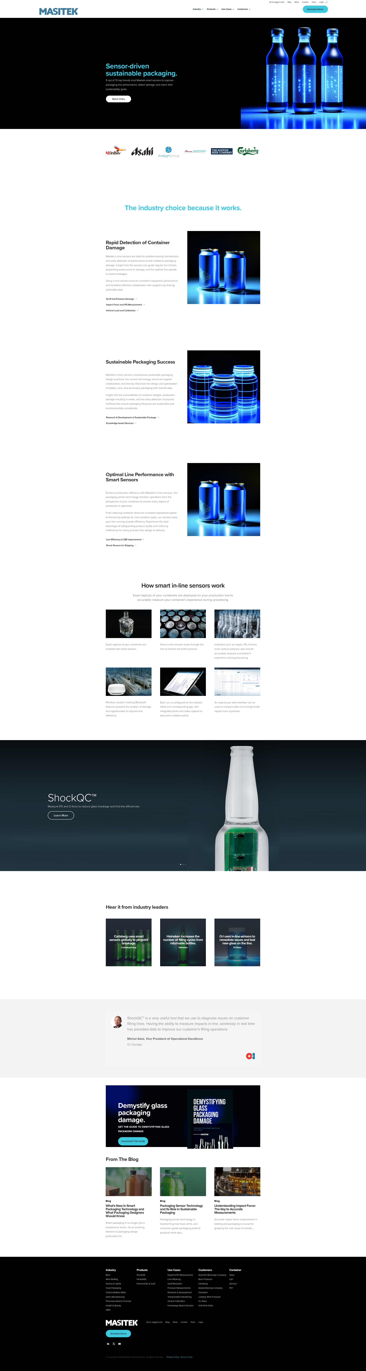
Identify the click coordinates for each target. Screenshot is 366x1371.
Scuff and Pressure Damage (120, 298)
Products (211, 9)
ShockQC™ (72, 797)
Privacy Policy (173, 1357)
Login (321, 2)
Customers (242, 9)
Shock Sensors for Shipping (119, 545)
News (296, 2)
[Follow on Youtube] (119, 1344)
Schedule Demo (315, 9)
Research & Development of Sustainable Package (131, 417)
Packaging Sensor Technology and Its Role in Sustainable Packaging (181, 1209)
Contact (305, 2)
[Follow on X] (114, 1344)
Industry (197, 9)
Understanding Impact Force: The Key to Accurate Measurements (234, 1209)
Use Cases (226, 9)
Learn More (61, 815)
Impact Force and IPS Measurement (124, 304)
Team (314, 2)
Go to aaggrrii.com (276, 2)
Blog (289, 2)
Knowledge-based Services (119, 423)
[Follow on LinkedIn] (108, 1344)
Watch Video (118, 98)
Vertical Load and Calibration (121, 310)
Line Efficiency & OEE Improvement (123, 539)
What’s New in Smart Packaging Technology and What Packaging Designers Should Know (125, 1210)
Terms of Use (186, 1357)
